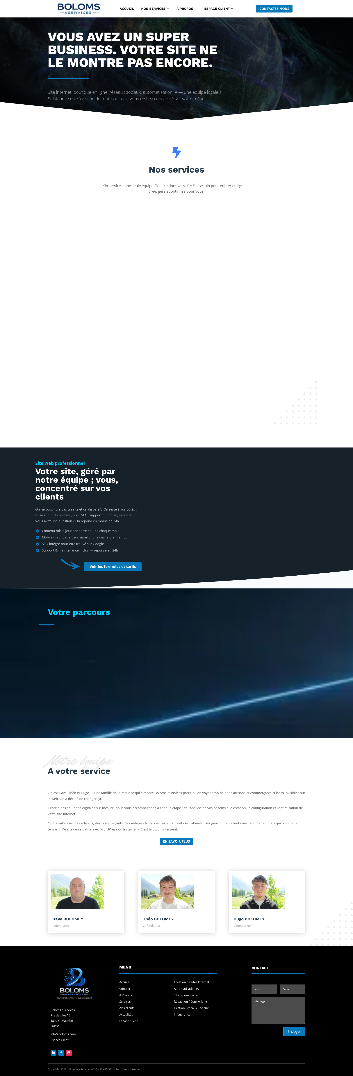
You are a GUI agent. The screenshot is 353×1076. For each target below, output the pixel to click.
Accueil (127, 8)
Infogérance (182, 1014)
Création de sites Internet (191, 982)
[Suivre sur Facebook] (61, 1053)
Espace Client (128, 1021)
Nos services (153, 8)
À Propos (125, 995)
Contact (124, 989)
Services (125, 1002)
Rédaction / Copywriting (190, 1002)
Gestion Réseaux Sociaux (191, 1008)
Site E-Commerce (186, 995)
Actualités (126, 1014)
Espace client (217, 8)
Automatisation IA (186, 989)
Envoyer (294, 1031)
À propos (184, 8)
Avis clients (127, 1008)
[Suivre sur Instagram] (69, 1053)
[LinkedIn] (119, 904)
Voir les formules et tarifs (113, 566)
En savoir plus (176, 841)
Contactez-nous (274, 8)
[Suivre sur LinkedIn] (53, 1053)
